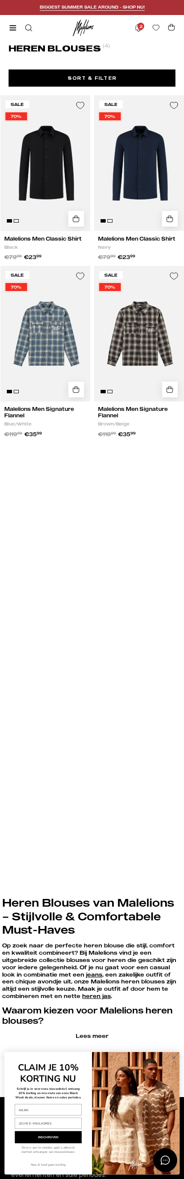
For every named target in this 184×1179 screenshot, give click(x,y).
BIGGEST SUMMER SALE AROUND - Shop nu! (92, 7)
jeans (94, 974)
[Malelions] (83, 27)
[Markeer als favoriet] (80, 105)
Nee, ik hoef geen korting (48, 1165)
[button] (28, 28)
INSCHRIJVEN (48, 1137)
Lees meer (92, 1035)
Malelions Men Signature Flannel (39, 412)
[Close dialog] (174, 1057)
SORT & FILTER (92, 78)
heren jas (96, 995)
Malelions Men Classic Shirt (43, 238)
